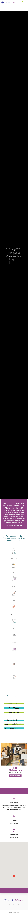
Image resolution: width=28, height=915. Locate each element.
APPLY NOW (14, 262)
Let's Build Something (15, 775)
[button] (14, 876)
